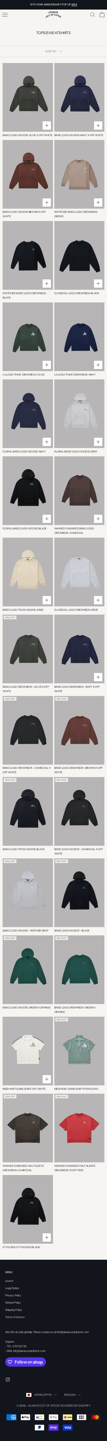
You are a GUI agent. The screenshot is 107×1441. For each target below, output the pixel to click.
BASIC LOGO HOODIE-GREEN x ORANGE (26, 1007)
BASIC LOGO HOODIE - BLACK (72, 930)
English (70, 1395)
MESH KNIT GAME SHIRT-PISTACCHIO (76, 1089)
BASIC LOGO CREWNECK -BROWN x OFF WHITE (78, 770)
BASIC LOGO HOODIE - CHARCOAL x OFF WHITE (78, 851)
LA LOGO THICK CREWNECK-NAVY (75, 374)
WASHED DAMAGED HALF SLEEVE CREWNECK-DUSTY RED (74, 1168)
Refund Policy (13, 1302)
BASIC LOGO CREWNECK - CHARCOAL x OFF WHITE (26, 770)
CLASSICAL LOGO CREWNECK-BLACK (76, 293)
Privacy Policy (13, 1295)
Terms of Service (14, 1317)
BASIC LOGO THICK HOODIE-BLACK (23, 849)
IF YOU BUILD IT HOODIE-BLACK (21, 1247)
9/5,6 (74, 4)
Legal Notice (12, 1288)
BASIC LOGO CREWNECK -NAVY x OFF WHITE (77, 689)
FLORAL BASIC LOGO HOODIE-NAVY (24, 451)
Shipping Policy (13, 1309)
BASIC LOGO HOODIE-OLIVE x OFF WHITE (27, 135)
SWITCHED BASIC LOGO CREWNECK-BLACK (25, 295)
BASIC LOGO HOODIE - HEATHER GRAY (25, 930)
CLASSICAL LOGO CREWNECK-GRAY (76, 610)
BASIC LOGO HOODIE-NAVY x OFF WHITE (78, 135)
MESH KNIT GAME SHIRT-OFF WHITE (24, 1089)
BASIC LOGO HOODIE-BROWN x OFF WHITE (24, 214)
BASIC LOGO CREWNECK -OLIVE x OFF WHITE (26, 689)
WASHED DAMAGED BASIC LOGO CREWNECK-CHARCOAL (74, 531)
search (9, 1280)
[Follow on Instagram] (7, 1379)
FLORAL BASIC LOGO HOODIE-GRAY (75, 451)
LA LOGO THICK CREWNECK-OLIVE (24, 374)
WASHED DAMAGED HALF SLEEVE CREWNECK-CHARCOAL (23, 1168)
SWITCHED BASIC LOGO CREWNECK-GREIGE (76, 214)
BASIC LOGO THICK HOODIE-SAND (23, 610)
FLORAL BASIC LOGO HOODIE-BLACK (25, 528)
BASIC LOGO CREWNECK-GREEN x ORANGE (75, 1010)
